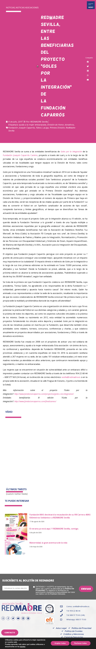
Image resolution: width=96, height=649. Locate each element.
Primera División (57, 127)
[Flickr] (28, 618)
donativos (69, 124)
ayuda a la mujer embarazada (32, 124)
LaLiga (45, 127)
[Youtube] (18, 618)
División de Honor (55, 124)
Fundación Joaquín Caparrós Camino (20, 155)
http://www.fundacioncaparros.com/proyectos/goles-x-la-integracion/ (44, 394)
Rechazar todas (80, 643)
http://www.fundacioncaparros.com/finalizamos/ (35, 401)
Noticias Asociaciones (27, 7)
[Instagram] (3, 618)
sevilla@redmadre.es (71, 377)
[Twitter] (13, 618)
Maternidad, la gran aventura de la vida (48, 542)
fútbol (39, 127)
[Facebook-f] (8, 618)
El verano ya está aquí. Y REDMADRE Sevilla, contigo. (54, 528)
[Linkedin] (23, 618)
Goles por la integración (71, 151)
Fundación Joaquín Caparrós (21, 127)
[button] (88, 62)
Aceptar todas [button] (60, 643)
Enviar (86, 588)
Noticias (10, 7)
